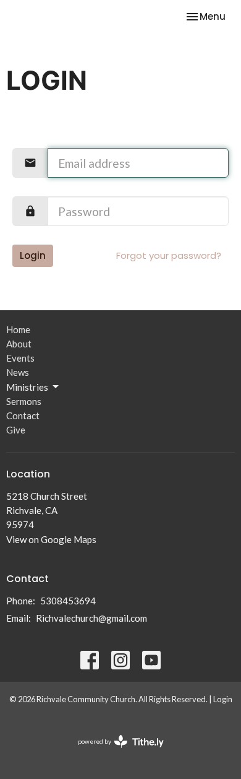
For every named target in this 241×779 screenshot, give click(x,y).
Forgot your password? (168, 255)
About (19, 343)
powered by (114, 752)
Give (15, 429)
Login (33, 255)
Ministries (27, 387)
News (17, 372)
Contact (23, 415)
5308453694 (68, 600)
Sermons (23, 401)
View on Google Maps (51, 539)
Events (20, 357)
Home (18, 329)
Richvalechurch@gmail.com (91, 618)
